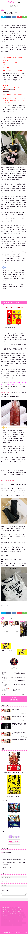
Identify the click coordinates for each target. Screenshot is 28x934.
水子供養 (3, 921)
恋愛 (13, 919)
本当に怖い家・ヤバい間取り (14, 796)
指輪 (21, 919)
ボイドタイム (4, 915)
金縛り (3, 924)
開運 (11, 924)
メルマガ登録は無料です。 (8, 480)
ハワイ (19, 911)
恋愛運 (17, 919)
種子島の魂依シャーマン (14, 827)
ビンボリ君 (11, 913)
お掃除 (14, 907)
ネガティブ (14, 911)
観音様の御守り (5, 392)
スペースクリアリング (13, 909)
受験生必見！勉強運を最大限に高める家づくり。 (14, 859)
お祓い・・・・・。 (7, 852)
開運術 (15, 924)
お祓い (19, 907)
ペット (22, 913)
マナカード (10, 915)
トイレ (9, 911)
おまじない (4, 907)
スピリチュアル (4, 909)
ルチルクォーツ (4, 917)
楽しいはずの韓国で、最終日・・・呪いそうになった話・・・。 (14, 863)
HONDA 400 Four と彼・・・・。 (10, 856)
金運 (7, 924)
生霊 (17, 921)
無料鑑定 (12, 921)
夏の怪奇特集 (4, 919)
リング (23, 915)
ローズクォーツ (12, 917)
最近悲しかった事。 (7, 867)
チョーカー (4, 911)
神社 (20, 921)
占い (21, 917)
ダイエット (20, 909)
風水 (2, 10)
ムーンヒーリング (17, 915)
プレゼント (17, 913)
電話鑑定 (20, 924)
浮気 (8, 921)
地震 (25, 917)
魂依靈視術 (14, 812)
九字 (17, 917)
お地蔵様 (9, 907)
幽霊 (9, 919)
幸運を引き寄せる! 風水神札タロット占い (14, 772)
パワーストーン (4, 913)
